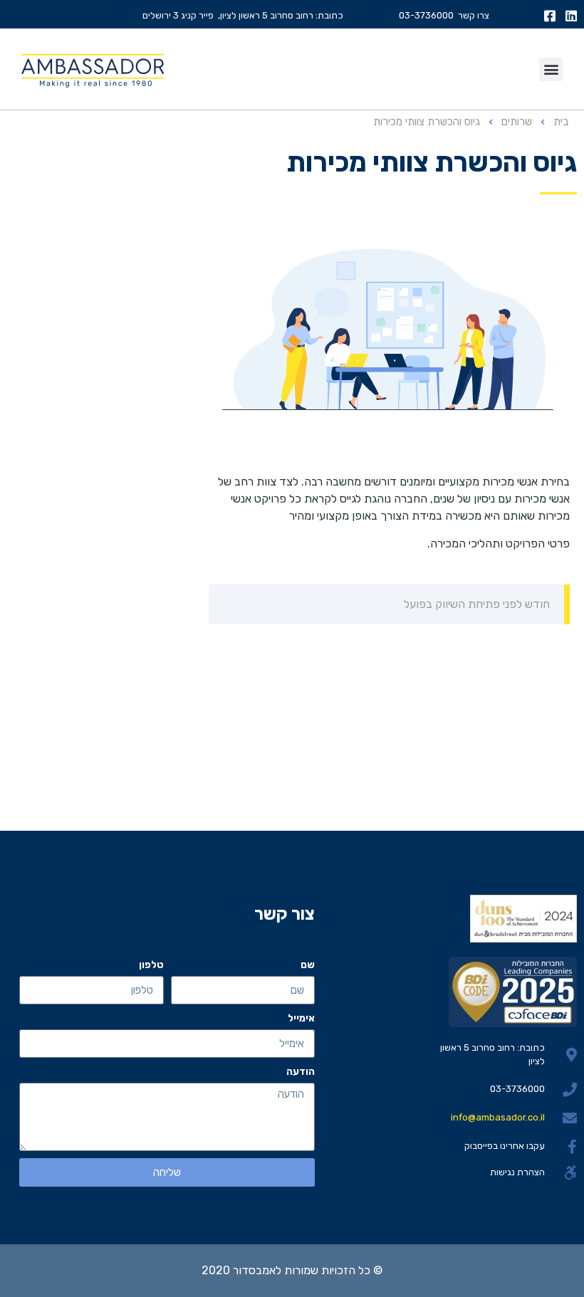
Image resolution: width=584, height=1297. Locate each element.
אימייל (301, 1018)
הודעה (300, 1072)
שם (308, 965)
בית (560, 121)
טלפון (151, 965)
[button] (551, 69)
